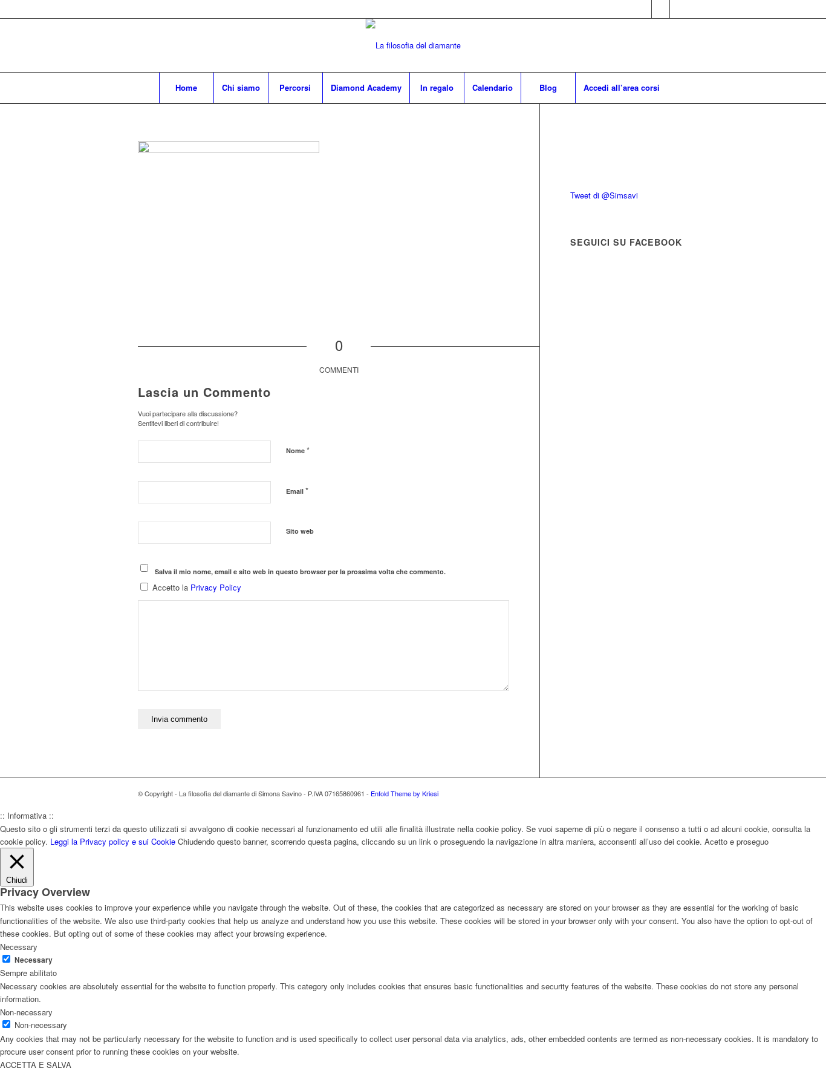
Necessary (34, 960)
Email (297, 490)
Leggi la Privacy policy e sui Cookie (112, 841)
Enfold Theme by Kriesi (404, 793)
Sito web (300, 531)
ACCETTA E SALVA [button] (35, 1064)
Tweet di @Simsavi (604, 195)
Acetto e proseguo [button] (736, 841)
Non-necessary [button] (26, 1012)
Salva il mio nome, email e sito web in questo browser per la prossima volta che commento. (300, 571)
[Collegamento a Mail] (679, 9)
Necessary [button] (18, 946)
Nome (298, 450)
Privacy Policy (215, 587)
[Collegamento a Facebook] (660, 9)
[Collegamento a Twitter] (642, 9)
